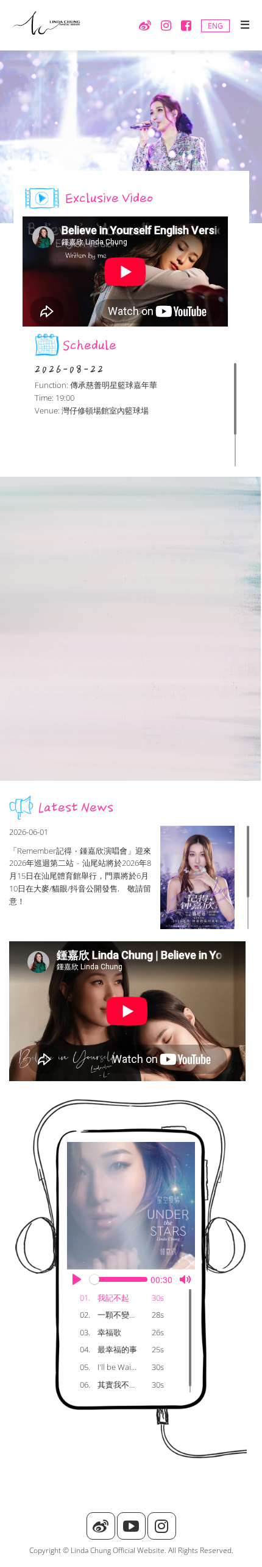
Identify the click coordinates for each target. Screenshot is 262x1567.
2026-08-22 (70, 369)
